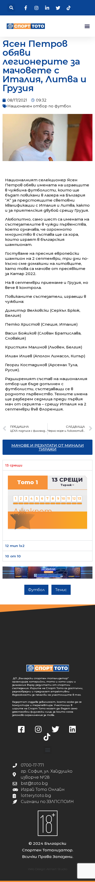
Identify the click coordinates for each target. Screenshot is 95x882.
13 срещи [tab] (13, 465)
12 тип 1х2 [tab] (15, 546)
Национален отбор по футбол (39, 106)
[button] (11, 8)
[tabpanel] (47, 505)
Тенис (61, 589)
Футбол (36, 589)
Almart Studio (56, 869)
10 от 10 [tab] (13, 556)
